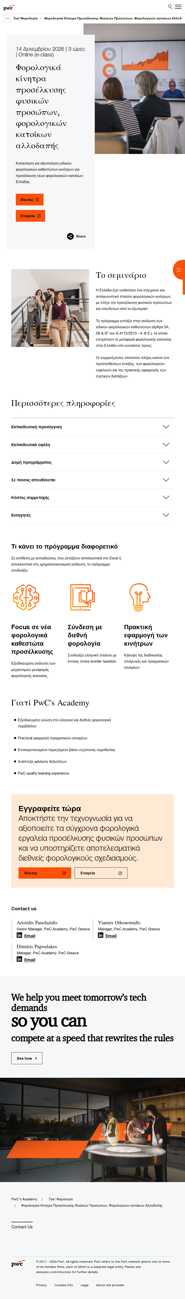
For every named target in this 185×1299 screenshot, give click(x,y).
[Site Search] (170, 7)
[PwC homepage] (9, 6)
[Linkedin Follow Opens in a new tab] (19, 935)
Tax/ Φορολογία (25, 18)
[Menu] (178, 7)
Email (29, 936)
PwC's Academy (24, 1199)
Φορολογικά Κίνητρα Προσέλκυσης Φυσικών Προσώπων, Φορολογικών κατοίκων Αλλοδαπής (91, 1205)
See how (25, 1058)
